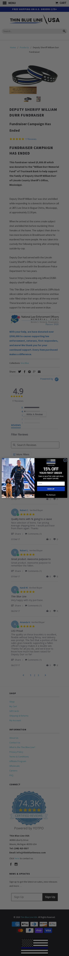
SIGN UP (50, 489)
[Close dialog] (65, 460)
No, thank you (50, 495)
